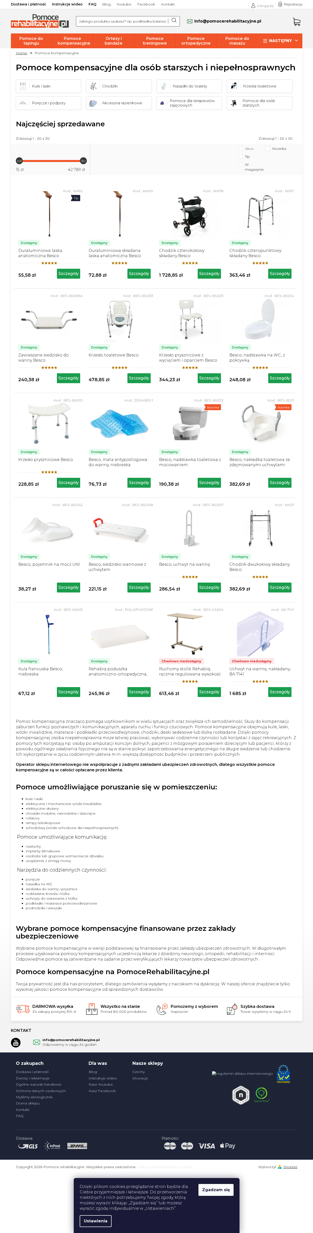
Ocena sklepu (28, 1103)
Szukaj (174, 21)
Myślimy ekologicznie (34, 1097)
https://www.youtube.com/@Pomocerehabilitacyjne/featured (16, 1042)
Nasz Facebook (102, 1091)
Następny (280, 40)
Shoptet (290, 1167)
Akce (249, 148)
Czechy (138, 1072)
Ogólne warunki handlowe (38, 1084)
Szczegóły (68, 273)
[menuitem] (31, 40)
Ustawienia (95, 1221)
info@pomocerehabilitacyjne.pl (71, 1040)
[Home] (23, 53)
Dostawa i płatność (28, 4)
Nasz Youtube (101, 1084)
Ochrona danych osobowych (41, 1091)
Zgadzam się (216, 1189)
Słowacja (140, 1078)
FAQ (92, 4)
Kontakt (168, 4)
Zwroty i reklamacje (32, 1078)
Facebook (146, 4)
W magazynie (254, 167)
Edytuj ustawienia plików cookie (164, 1167)
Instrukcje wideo (67, 4)
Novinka (279, 148)
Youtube (124, 4)
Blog (106, 4)
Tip (247, 156)
